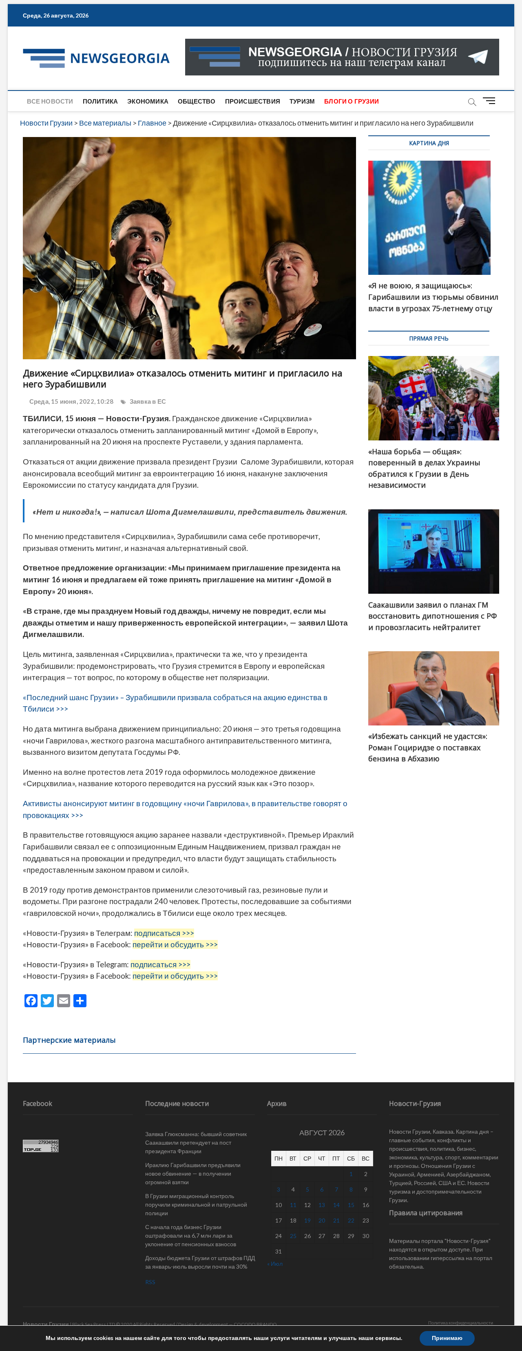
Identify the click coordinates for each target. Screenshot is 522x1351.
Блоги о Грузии (351, 101)
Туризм (302, 101)
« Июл (275, 1263)
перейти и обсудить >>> (175, 944)
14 (336, 1204)
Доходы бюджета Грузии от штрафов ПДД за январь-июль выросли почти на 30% (200, 1262)
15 (351, 1204)
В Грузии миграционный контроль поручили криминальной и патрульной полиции (196, 1204)
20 (322, 1220)
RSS (150, 1281)
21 (336, 1220)
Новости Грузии (46, 1323)
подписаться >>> (164, 933)
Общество (197, 101)
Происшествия (252, 101)
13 (322, 1204)
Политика (100, 101)
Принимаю (447, 1338)
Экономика (147, 101)
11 (293, 1204)
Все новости (50, 101)
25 (293, 1235)
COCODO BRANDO (255, 1324)
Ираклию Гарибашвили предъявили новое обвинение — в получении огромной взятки (193, 1173)
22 (351, 1220)
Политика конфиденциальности (460, 1322)
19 (307, 1220)
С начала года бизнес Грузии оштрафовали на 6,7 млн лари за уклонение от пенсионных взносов (190, 1235)
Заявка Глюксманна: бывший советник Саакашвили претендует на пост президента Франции (196, 1142)
